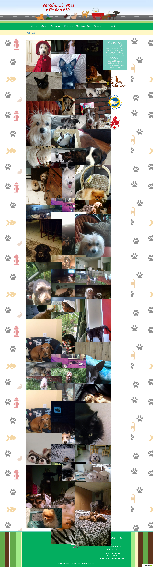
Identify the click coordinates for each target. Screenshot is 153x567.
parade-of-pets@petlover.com (116, 558)
